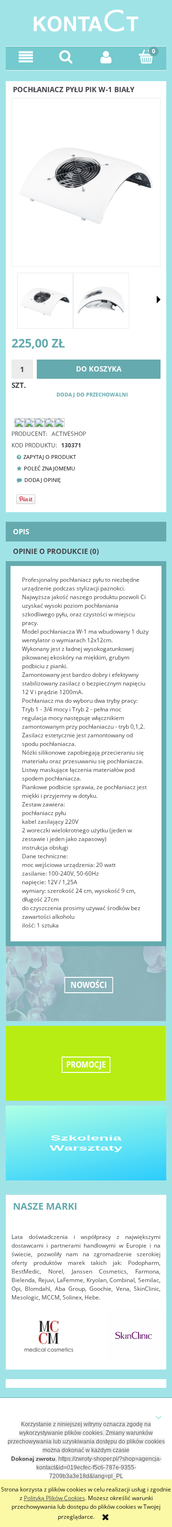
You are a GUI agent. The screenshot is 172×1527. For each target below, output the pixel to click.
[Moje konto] (106, 57)
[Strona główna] (86, 19)
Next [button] (149, 1331)
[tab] (86, 531)
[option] (48, 1336)
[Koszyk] (146, 56)
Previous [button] (23, 1331)
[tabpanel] (86, 753)
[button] (26, 57)
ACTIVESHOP (69, 434)
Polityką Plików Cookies (54, 1498)
